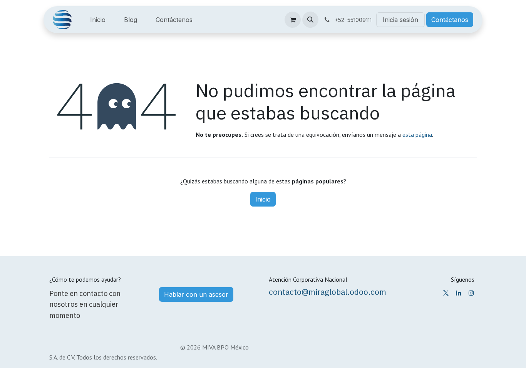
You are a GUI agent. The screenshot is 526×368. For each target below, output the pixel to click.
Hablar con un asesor (196, 294)
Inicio (263, 199)
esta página (417, 134)
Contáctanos (449, 20)
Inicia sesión (400, 20)
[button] (310, 20)
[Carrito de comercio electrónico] (293, 20)
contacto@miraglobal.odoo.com (327, 291)
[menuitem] (98, 19)
